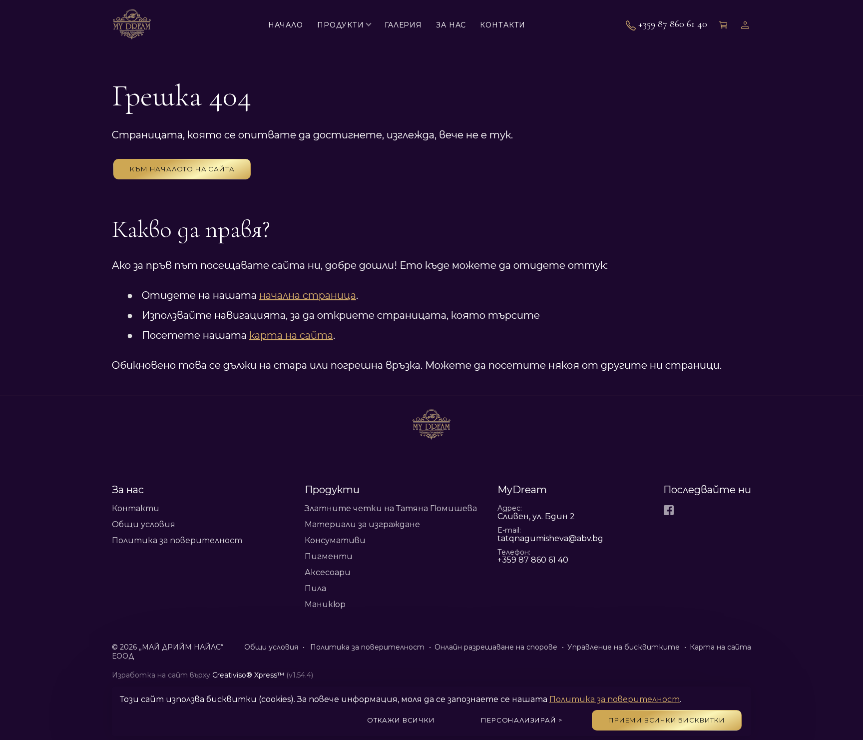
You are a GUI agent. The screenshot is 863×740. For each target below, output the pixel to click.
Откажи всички (401, 720)
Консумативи (335, 540)
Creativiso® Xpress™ (248, 675)
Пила (315, 588)
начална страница (307, 295)
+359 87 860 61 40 (672, 24)
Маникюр (325, 604)
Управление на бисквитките (623, 647)
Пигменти (329, 556)
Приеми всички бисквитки (666, 720)
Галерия (403, 24)
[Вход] (746, 24)
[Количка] (724, 24)
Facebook (668, 510)
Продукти (340, 24)
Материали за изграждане (362, 524)
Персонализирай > (521, 720)
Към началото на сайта (182, 169)
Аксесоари (328, 572)
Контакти (502, 24)
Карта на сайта (720, 647)
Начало (285, 24)
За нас (451, 24)
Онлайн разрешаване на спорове (495, 647)
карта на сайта (291, 335)
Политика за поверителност (177, 540)
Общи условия (143, 524)
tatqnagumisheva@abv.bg (550, 538)
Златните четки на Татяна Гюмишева (391, 508)
